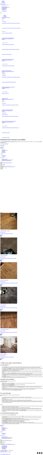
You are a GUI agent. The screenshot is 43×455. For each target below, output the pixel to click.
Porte (5, 98)
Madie (13, 44)
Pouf (9, 54)
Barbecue (3, 116)
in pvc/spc (3, 152)
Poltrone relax (4, 54)
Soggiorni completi (6, 59)
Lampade (3, 101)
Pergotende (16, 116)
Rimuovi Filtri (2, 147)
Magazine (5, 15)
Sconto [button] (1, 166)
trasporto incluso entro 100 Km (6, 160)
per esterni (3, 156)
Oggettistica (3, 132)
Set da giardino (9, 121)
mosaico (3, 429)
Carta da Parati (7, 93)
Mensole (3, 49)
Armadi (3, 65)
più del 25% (7, 166)
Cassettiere (12, 65)
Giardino (11, 110)
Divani (5, 44)
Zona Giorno (11, 38)
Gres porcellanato (4, 150)
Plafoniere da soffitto (10, 109)
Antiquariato (3, 127)
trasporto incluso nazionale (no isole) (7, 159)
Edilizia (8, 87)
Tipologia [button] (1, 148)
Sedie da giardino (4, 121)
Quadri (6, 132)
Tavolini (8, 137)
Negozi (3, 1)
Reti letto (10, 70)
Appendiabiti (7, 127)
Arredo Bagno (12, 71)
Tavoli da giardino (13, 121)
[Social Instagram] (41, 453)
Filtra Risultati (2, 145)
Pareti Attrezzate (11, 49)
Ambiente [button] (1, 431)
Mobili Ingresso (6, 49)
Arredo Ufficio (11, 127)
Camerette (5, 65)
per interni (3, 155)
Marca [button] (1, 163)
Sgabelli (3, 59)
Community (3, 2)
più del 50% (10, 166)
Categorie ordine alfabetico (5, 114)
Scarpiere (8, 132)
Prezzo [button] (1, 439)
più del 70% (13, 166)
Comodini (3, 70)
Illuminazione (11, 99)
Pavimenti (3, 98)
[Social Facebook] (39, 453)
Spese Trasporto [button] (2, 157)
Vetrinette (12, 59)
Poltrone (14, 49)
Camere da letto (9, 65)
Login (9, 454)
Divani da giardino (12, 116)
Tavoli (10, 59)
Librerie (11, 44)
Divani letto (8, 44)
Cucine (9, 17)
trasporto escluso (4, 436)
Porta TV (7, 54)
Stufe (7, 98)
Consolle (3, 44)
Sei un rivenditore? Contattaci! (4, 454)
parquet (3, 149)
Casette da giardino (7, 116)
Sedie (10, 54)
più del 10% (3, 166)
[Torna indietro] (3, 18)
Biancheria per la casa (16, 127)
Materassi (7, 70)
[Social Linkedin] (37, 453)
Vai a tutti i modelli (4, 21)
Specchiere (3, 137)
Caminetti (3, 93)
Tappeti (6, 137)
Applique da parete (4, 109)
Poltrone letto (17, 49)
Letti (5, 70)
